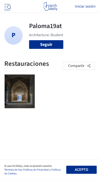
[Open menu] (7, 6)
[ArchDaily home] (50, 6)
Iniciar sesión (85, 6)
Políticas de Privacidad (36, 170)
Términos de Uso (13, 170)
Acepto (81, 169)
